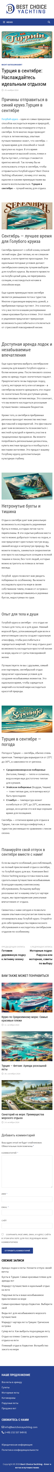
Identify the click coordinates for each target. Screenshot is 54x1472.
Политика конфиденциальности (20, 1449)
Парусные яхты (10, 1403)
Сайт (4, 1220)
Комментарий (10, 1153)
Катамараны (8, 1397)
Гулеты (6, 1387)
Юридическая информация (17, 1444)
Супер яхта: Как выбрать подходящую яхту (26, 1331)
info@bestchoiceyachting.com (20, 1427)
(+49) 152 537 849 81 (15, 1432)
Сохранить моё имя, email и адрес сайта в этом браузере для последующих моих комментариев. (26, 1238)
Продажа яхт (9, 1408)
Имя (4, 1194)
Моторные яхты (10, 1392)
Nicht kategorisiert (12, 64)
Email (5, 1207)
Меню (9, 22)
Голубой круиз (10, 119)
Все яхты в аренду (12, 1382)
